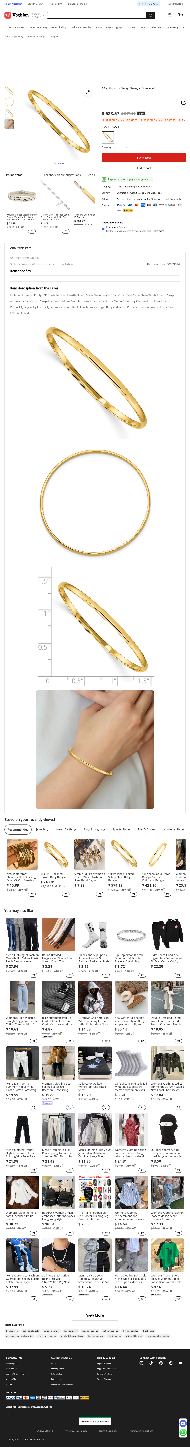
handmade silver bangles (158, 1336)
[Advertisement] (95, 61)
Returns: (106, 199)
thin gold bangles (130, 1331)
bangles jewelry (71, 1331)
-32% (141, 113)
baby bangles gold (31, 1331)
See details (146, 186)
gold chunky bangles (47, 1336)
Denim (143, 27)
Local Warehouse (15, 27)
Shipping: (106, 186)
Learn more (158, 230)
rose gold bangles (90, 1331)
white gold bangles (134, 1336)
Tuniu (25, 1439)
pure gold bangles (51, 1331)
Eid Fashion (156, 27)
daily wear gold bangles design (19, 1336)
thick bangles (148, 1331)
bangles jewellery (95, 1336)
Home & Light (173, 27)
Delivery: (106, 192)
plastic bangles (114, 1336)
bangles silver (12, 1331)
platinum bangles (110, 1331)
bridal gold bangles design (72, 1336)
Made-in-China (37, 1439)
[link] (7, 36)
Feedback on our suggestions (62, 175)
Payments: (107, 205)
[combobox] (120, 147)
